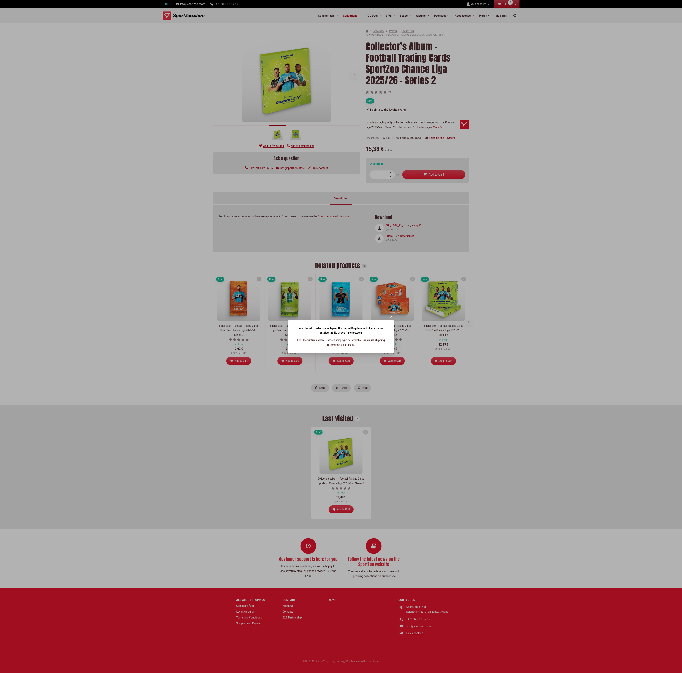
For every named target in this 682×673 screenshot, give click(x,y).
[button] (391, 317)
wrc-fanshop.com (351, 332)
